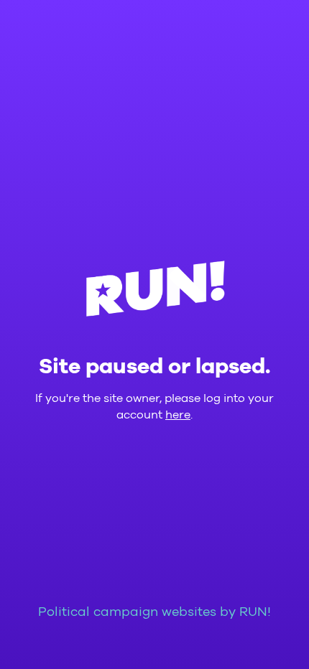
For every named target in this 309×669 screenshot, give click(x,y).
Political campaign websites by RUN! (154, 612)
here (177, 415)
